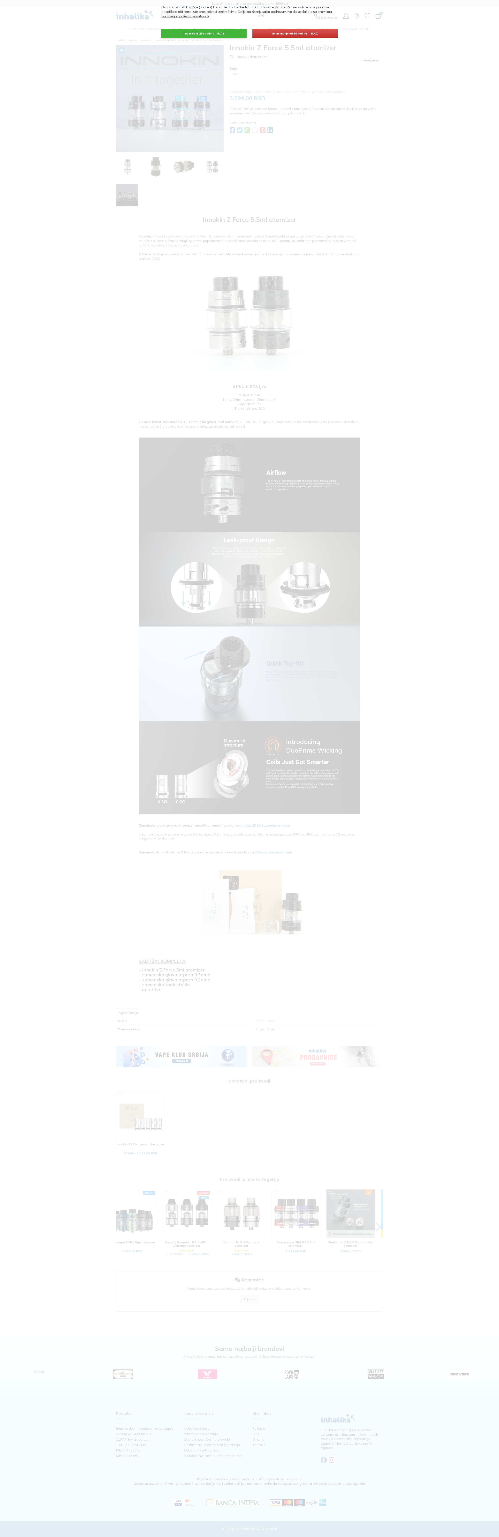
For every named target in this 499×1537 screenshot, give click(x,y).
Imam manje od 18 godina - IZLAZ (295, 33)
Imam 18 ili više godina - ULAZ (204, 33)
